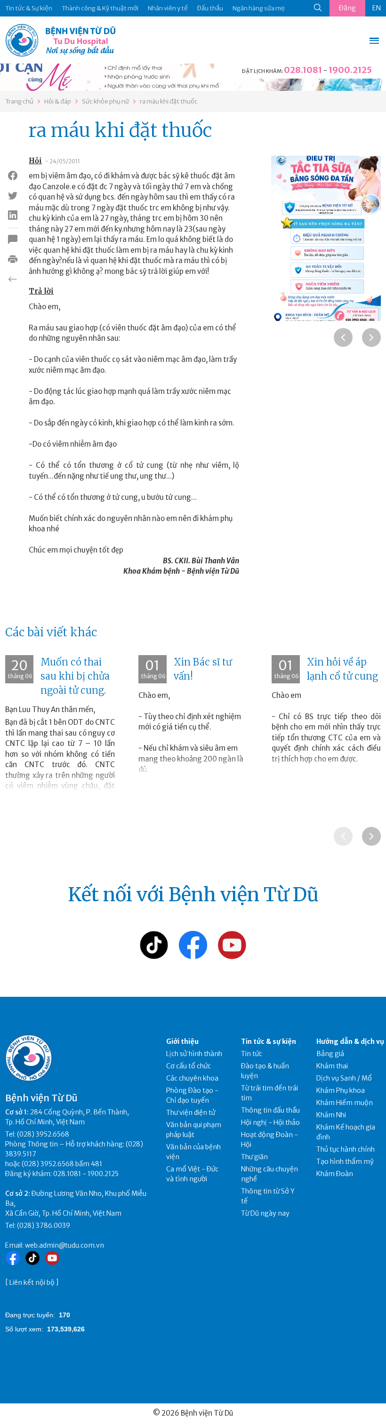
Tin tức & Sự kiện (28, 8)
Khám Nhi (331, 1115)
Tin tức (251, 1053)
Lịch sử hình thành (194, 1053)
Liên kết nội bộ (32, 1282)
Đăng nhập (347, 10)
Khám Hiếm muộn (344, 1102)
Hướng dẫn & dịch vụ (350, 1041)
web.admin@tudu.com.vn (64, 1245)
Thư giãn (254, 1157)
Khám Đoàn (334, 1174)
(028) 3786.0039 (43, 1225)
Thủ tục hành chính (345, 1149)
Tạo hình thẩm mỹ (345, 1161)
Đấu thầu (210, 8)
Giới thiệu (182, 1041)
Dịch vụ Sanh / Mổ (344, 1078)
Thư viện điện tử (191, 1112)
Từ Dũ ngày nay (265, 1213)
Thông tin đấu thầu (270, 1110)
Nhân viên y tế (168, 8)
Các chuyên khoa (192, 1078)
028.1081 (303, 69)
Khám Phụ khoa (340, 1090)
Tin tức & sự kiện (268, 1041)
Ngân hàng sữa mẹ (259, 8)
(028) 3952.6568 (43, 1134)
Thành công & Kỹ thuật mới (100, 8)
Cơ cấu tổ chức (188, 1066)
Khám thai (332, 1066)
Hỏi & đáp (57, 101)
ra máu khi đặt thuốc (169, 101)
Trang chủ (19, 101)
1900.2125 (350, 69)
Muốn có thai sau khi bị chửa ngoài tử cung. (75, 676)
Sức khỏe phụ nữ (105, 101)
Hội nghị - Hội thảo (270, 1122)
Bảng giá (330, 1053)
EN (376, 8)
